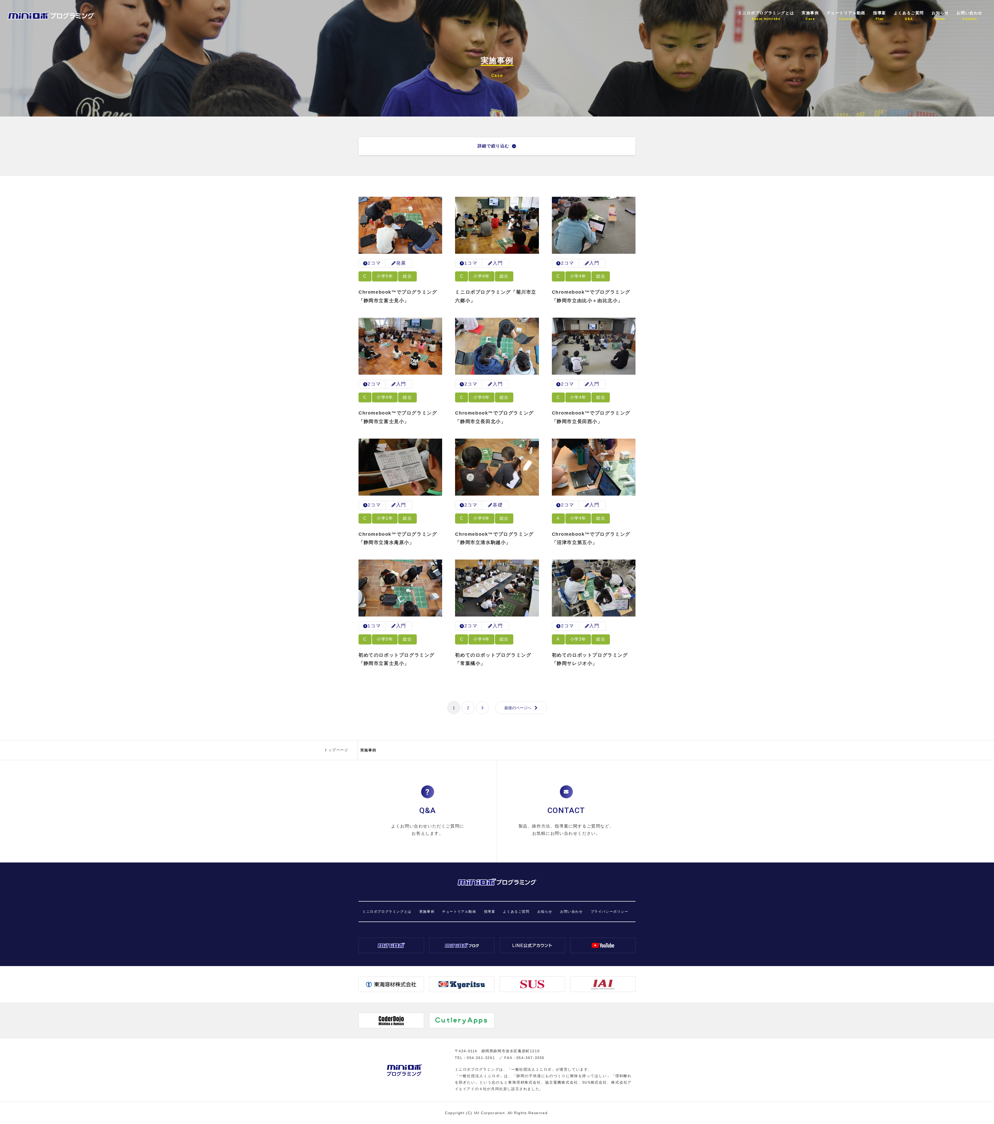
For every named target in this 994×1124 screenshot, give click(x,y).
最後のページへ (517, 708)
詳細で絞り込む (493, 146)
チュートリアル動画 (459, 911)
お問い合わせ (571, 911)
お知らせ (544, 911)
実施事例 (426, 911)
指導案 (489, 911)
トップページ (336, 750)
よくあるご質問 (516, 911)
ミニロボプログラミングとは (387, 911)
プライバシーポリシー (609, 911)
